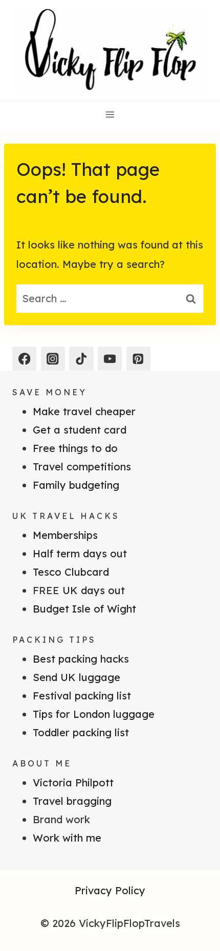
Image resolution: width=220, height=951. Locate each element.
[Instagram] (53, 359)
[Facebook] (24, 359)
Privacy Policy (110, 890)
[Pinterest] (138, 359)
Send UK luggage (76, 677)
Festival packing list (82, 695)
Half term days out (80, 553)
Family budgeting (76, 485)
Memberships (65, 535)
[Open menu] (110, 114)
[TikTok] (81, 359)
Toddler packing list (81, 732)
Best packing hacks (81, 658)
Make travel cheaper (84, 411)
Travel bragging (72, 801)
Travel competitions (82, 466)
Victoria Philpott (73, 782)
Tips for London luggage (94, 714)
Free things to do (75, 448)
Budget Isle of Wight (84, 608)
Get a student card (79, 429)
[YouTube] (110, 359)
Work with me (67, 837)
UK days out (93, 590)
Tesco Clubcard (71, 571)
